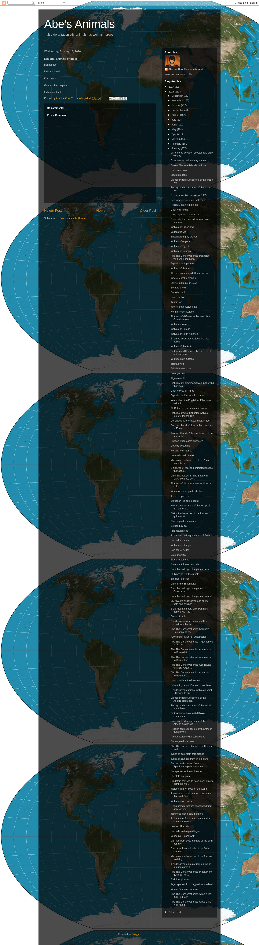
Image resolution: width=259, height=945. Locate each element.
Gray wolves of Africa (182, 390)
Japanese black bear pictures (187, 813)
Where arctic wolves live (184, 306)
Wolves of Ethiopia (181, 545)
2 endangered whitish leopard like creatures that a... (189, 623)
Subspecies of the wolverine (186, 771)
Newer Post (53, 210)
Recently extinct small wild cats (188, 200)
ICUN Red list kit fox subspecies (188, 636)
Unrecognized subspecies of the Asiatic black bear (188, 699)
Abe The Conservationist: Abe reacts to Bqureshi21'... (191, 651)
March (175, 139)
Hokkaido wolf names (182, 455)
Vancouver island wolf (183, 836)
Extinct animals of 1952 (184, 282)
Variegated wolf (179, 231)
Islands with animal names (185, 680)
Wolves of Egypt (180, 246)
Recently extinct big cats (184, 204)
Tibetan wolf (177, 363)
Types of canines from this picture (189, 758)
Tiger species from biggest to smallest (192, 884)
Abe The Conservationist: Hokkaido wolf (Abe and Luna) (190, 257)
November (178, 100)
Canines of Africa (180, 550)
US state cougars (180, 776)
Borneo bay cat (179, 525)
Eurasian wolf (178, 292)
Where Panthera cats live (184, 889)
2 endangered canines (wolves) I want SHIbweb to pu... (191, 691)
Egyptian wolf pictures (183, 263)
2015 (172, 912)
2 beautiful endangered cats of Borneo (191, 535)
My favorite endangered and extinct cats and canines (190, 602)
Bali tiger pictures (180, 879)
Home (100, 210)
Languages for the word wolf (186, 214)
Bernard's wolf (178, 287)
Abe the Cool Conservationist (185, 69)
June (175, 124)
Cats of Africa (178, 554)
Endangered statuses (182, 741)
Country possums (180, 445)
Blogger (136, 934)
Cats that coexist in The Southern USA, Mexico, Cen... (189, 477)
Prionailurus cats (180, 540)
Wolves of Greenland (182, 227)
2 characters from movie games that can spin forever (190, 820)
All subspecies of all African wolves (190, 273)
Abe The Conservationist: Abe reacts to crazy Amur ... (191, 666)
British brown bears (181, 368)
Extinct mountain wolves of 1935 (188, 195)
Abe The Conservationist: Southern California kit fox (190, 630)
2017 (172, 86)
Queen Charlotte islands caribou (188, 165)
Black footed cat (180, 559)
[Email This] (110, 98)
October (176, 105)
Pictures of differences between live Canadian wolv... (190, 318)
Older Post (148, 210)
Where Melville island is (184, 278)
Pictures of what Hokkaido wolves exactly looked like (189, 414)
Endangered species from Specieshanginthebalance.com (189, 765)
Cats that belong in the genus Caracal (191, 596)
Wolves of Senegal (181, 251)
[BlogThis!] (114, 98)
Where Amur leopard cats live (187, 491)
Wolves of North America (184, 333)
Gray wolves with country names (188, 160)
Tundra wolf (177, 302)
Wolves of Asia (179, 324)
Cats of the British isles (183, 583)
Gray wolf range (179, 209)
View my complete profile (178, 74)
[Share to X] (118, 98)
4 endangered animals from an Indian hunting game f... (191, 865)
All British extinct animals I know (189, 408)
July (174, 119)
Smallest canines (180, 578)
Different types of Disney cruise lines (191, 685)
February (177, 143)
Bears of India (178, 616)
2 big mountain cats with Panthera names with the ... (189, 610)
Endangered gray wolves (184, 236)
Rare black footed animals (185, 564)
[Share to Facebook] (121, 98)
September (178, 110)
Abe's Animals (79, 24)
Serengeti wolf (178, 373)
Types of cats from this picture (187, 753)
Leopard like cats (180, 826)
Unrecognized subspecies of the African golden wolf (188, 723)
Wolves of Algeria (180, 241)
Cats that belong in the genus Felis (190, 569)
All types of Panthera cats (185, 574)
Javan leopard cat (180, 496)
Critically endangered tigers (185, 831)
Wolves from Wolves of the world (189, 788)
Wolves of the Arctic (182, 346)
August (176, 115)
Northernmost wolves (182, 311)
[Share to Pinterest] (125, 98)
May (174, 129)
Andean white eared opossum (187, 441)
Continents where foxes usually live (190, 420)
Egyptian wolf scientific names (187, 395)
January (176, 148)
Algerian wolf (178, 378)
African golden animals (183, 521)
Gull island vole (179, 170)
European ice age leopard (185, 500)
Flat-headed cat (179, 530)
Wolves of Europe (180, 329)
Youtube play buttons (182, 358)
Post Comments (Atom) (73, 218)
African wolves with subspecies (188, 736)
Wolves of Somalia (181, 268)
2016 (172, 91)
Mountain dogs (179, 174)
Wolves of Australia (181, 801)
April (174, 134)
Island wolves (178, 297)
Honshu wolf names (181, 450)
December (178, 95)
